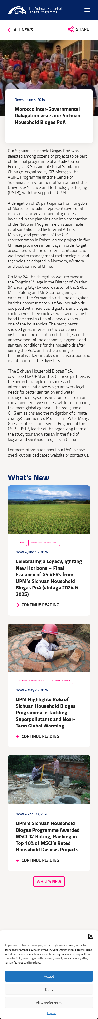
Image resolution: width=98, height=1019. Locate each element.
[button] (90, 936)
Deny (49, 989)
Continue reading (40, 605)
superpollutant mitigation (44, 542)
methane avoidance (61, 680)
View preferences (49, 1002)
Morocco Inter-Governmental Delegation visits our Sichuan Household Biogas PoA (47, 115)
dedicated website (48, 455)
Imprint (51, 1013)
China (21, 542)
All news (23, 29)
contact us (79, 455)
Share (82, 29)
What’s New (49, 882)
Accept (49, 976)
